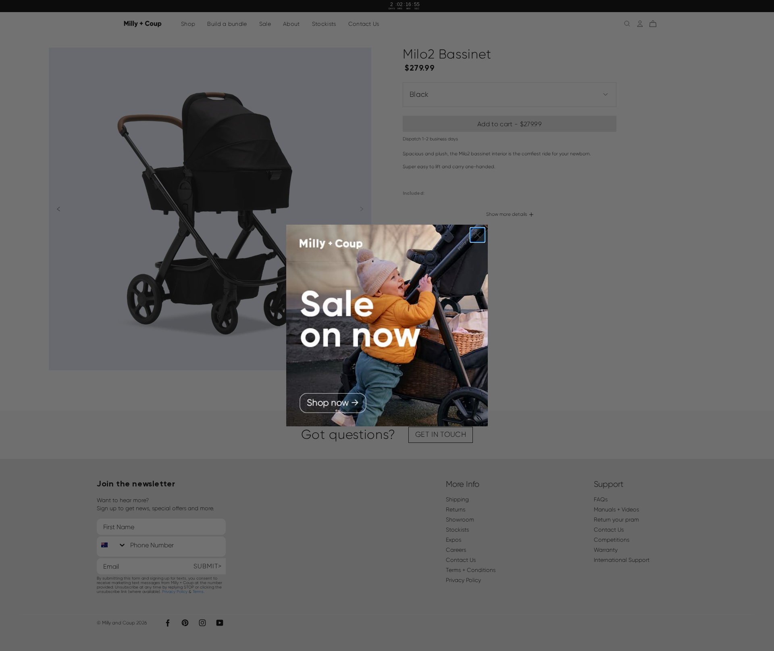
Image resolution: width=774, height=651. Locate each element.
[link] (387, 325)
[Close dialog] (477, 235)
